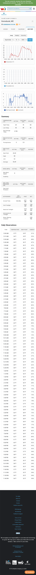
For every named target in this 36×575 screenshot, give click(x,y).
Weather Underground (20, 562)
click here (18, 4)
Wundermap (18, 511)
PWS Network (18, 509)
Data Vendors (18, 529)
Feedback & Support (18, 513)
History (30, 29)
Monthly (23, 35)
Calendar (21, 29)
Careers (18, 503)
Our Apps (18, 496)
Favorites (3, 14)
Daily (11, 35)
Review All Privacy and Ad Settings (18, 546)
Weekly (17, 35)
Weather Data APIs (18, 505)
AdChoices (18, 526)
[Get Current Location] (30, 9)
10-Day (13, 29)
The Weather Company (8, 562)
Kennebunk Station (9, 24)
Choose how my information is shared (18, 552)
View (30, 39)
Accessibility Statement (18, 524)
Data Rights (18, 556)
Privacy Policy (18, 520)
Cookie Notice (18, 522)
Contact (18, 500)
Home (3, 8)
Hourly (5, 29)
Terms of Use (18, 517)
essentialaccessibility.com (18, 533)
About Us (18, 498)
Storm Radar (27, 562)
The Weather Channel (14, 562)
